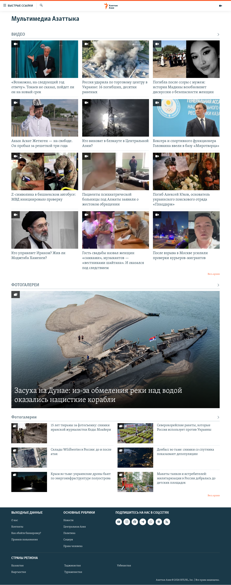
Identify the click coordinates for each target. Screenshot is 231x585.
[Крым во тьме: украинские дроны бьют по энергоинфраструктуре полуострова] (29, 482)
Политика (69, 533)
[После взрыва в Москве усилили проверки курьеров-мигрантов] (186, 230)
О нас (14, 520)
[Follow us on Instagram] (126, 522)
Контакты (17, 526)
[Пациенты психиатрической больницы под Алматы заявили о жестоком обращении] (115, 171)
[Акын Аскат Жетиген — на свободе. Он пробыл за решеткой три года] (44, 118)
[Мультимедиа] (220, 5)
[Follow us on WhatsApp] (151, 522)
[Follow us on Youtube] (119, 522)
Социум (68, 540)
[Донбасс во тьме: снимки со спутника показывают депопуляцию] (135, 458)
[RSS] (167, 522)
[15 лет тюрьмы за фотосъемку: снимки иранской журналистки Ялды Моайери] (29, 433)
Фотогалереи (24, 417)
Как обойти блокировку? (26, 533)
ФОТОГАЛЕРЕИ (25, 285)
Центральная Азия (74, 526)
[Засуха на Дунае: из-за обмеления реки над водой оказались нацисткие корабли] (115, 349)
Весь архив (214, 274)
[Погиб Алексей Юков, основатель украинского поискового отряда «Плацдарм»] (186, 171)
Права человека (73, 546)
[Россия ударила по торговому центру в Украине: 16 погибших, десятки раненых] (115, 59)
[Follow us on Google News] (159, 522)
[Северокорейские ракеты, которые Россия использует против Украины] (135, 433)
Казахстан (17, 565)
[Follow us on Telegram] (143, 522)
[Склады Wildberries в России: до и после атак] (29, 458)
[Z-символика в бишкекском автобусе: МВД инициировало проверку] (44, 171)
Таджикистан (72, 565)
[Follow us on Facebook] (135, 522)
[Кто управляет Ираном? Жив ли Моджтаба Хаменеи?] (44, 230)
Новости (68, 520)
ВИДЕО (18, 34)
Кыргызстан (18, 572)
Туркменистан (73, 572)
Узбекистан (124, 565)
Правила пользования (24, 540)
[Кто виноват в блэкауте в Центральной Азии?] (115, 118)
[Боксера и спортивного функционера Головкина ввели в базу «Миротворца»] (186, 118)
